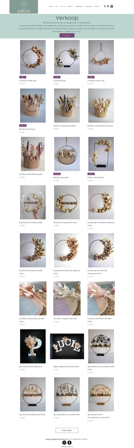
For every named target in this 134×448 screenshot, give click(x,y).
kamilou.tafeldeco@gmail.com (56, 439)
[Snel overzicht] (33, 57)
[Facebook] (105, 6)
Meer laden (67, 430)
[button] (111, 6)
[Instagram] (108, 6)
